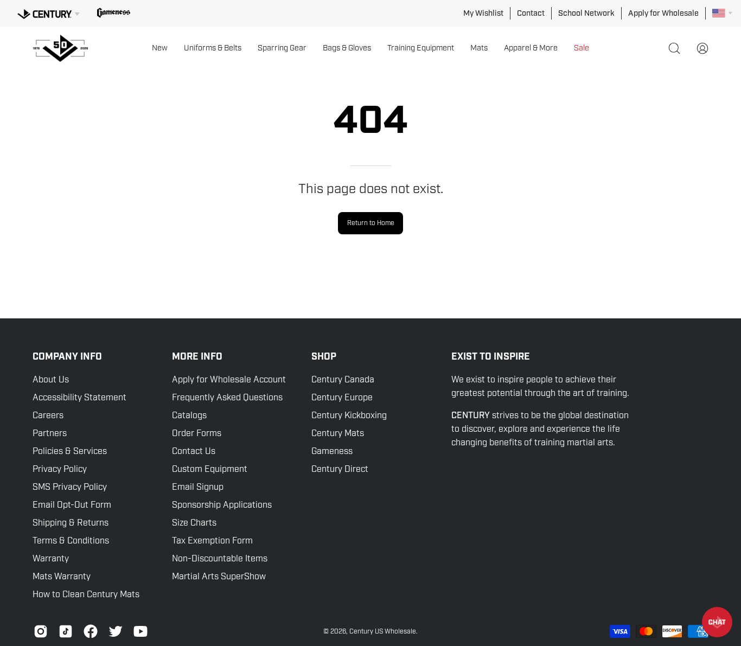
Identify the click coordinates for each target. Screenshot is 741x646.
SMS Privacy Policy (70, 487)
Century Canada (342, 379)
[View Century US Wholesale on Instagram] (41, 631)
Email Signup (197, 487)
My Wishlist (483, 13)
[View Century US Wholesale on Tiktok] (66, 631)
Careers (48, 415)
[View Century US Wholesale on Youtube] (140, 631)
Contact (531, 13)
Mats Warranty (62, 576)
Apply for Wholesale (663, 13)
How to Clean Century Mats (86, 594)
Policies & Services (70, 451)
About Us (51, 379)
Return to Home (370, 223)
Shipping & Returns (70, 522)
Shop (323, 357)
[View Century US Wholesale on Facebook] (90, 631)
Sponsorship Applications (222, 505)
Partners (50, 433)
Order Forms (196, 433)
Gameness (332, 451)
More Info (197, 357)
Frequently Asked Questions (227, 397)
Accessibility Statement (79, 397)
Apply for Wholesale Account (229, 379)
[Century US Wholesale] (65, 48)
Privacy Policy (60, 469)
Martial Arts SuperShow (219, 576)
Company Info (67, 357)
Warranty (51, 558)
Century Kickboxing (349, 415)
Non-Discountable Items (219, 558)
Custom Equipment (209, 469)
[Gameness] (113, 13)
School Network (586, 13)
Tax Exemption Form (212, 540)
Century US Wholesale (382, 631)
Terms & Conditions (71, 540)
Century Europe (342, 397)
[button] (160, 48)
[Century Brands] (48, 12)
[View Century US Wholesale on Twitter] (115, 631)
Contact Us (193, 451)
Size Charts (194, 522)
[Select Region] (722, 13)
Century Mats (337, 433)
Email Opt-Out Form (72, 505)
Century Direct (339, 469)
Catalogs (189, 415)
